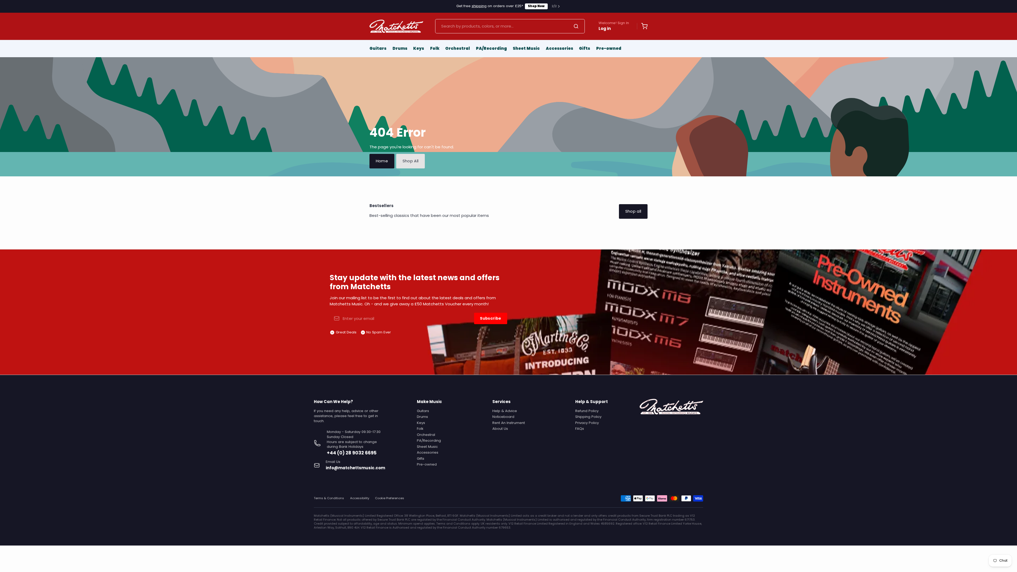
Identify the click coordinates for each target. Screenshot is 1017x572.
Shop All (411, 161)
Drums (399, 48)
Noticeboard (503, 416)
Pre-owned (608, 48)
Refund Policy (587, 410)
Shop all (633, 211)
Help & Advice (504, 410)
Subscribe (490, 318)
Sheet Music (526, 48)
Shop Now (536, 6)
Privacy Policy (587, 422)
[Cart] (642, 26)
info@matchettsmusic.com (355, 468)
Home (382, 161)
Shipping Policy (588, 416)
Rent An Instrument (508, 422)
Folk (434, 48)
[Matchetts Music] (396, 26)
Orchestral (457, 48)
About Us (500, 428)
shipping (479, 5)
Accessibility (359, 498)
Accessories (559, 48)
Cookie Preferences (389, 498)
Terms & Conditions (329, 498)
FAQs (579, 428)
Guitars (377, 48)
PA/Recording (491, 48)
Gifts (584, 48)
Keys (418, 48)
